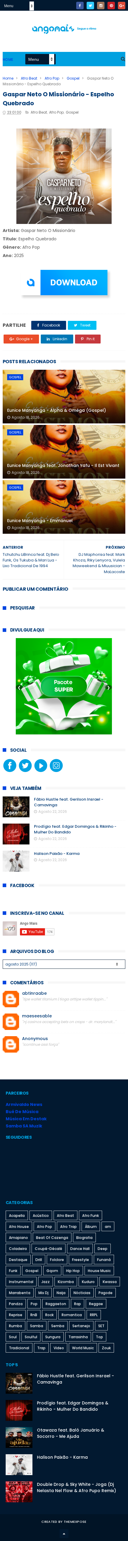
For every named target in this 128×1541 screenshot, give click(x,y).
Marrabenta (19, 1292)
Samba (36, 1325)
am (108, 1226)
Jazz (45, 1281)
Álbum (91, 1226)
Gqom (52, 1270)
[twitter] (90, 5)
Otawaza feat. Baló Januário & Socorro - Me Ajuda (70, 1433)
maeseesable (37, 1016)
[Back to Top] (64, 1533)
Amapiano (18, 1237)
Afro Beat (29, 78)
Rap (77, 1303)
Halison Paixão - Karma (56, 853)
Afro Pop (52, 78)
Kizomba (66, 1281)
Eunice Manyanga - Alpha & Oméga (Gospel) (56, 410)
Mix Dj (43, 1292)
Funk (13, 1270)
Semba (57, 1325)
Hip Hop (73, 1270)
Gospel (73, 78)
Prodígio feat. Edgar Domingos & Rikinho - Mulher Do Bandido (72, 1406)
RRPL (94, 1314)
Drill (38, 1259)
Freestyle (80, 1259)
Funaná (104, 1259)
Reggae (96, 1303)
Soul (13, 1336)
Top (99, 1336)
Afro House (19, 1226)
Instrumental (21, 1281)
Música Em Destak (26, 1119)
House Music (99, 1270)
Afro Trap (68, 1226)
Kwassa (110, 1281)
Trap (41, 1347)
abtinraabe (34, 993)
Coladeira (18, 1248)
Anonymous (35, 1038)
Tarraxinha (78, 1336)
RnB (33, 1314)
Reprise (15, 1314)
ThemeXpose (75, 1521)
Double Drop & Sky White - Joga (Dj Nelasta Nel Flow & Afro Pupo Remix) (76, 1487)
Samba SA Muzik (24, 1126)
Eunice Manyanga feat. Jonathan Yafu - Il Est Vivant (63, 465)
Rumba (15, 1325)
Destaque (18, 1259)
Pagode (106, 1292)
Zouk (106, 1347)
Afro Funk (90, 1215)
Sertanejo (81, 1325)
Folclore (57, 1259)
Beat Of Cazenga (52, 1237)
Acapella (17, 1215)
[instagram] (100, 5)
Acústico (41, 1215)
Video (59, 1347)
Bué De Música (22, 1112)
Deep (102, 1248)
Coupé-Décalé (48, 1248)
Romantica (72, 1314)
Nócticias (82, 1292)
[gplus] (121, 5)
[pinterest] (111, 5)
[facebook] (80, 5)
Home (8, 59)
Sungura (52, 1336)
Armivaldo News (24, 1104)
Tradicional (19, 1347)
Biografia (84, 1237)
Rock (49, 1314)
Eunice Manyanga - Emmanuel (40, 521)
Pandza (16, 1303)
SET (101, 1325)
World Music (83, 1347)
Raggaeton (56, 1303)
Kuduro (88, 1281)
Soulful (31, 1336)
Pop (34, 1303)
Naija (61, 1292)
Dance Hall (80, 1248)
